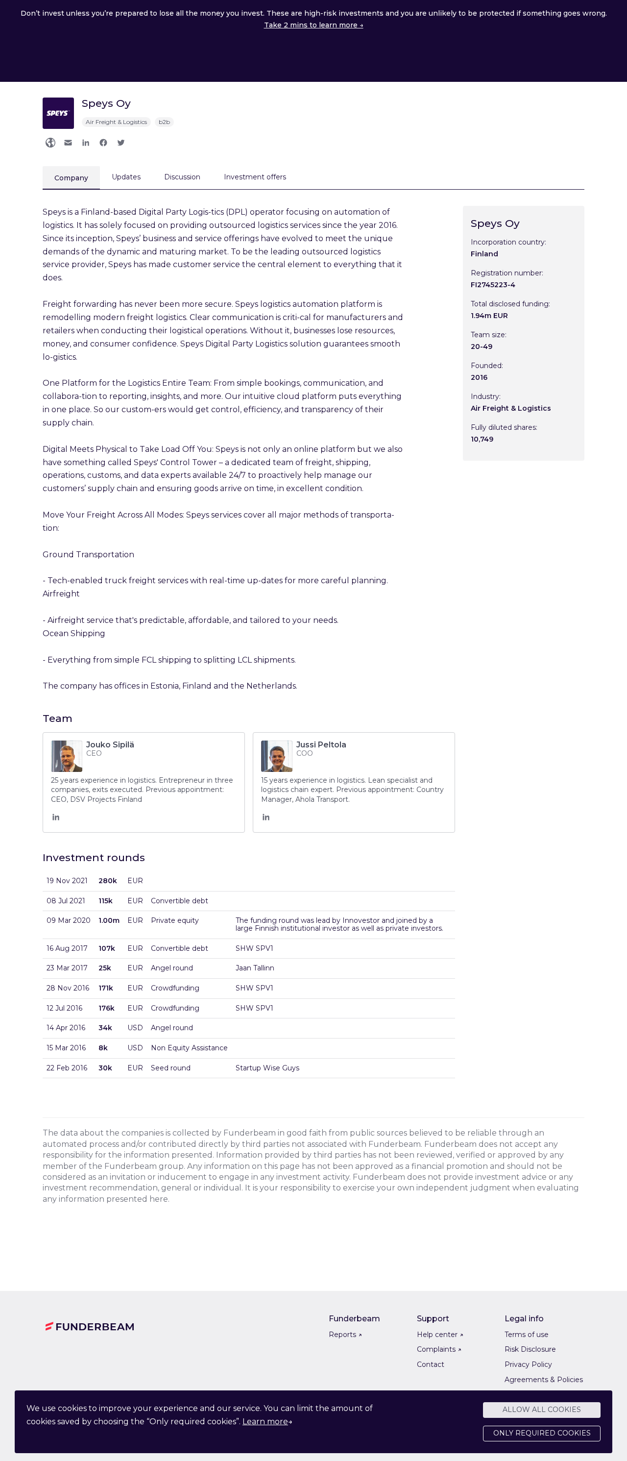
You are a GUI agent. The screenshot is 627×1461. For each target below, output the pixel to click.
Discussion (182, 177)
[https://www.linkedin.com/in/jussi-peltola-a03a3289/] (266, 819)
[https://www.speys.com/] (50, 142)
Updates (126, 177)
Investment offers (255, 177)
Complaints (439, 1349)
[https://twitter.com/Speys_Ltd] (121, 142)
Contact (430, 1364)
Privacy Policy (528, 1364)
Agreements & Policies (544, 1379)
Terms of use (527, 1334)
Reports (345, 1334)
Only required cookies (542, 1433)
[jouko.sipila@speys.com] (68, 142)
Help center (440, 1334)
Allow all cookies (542, 1409)
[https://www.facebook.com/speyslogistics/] (103, 142)
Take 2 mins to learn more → (313, 25)
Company (71, 177)
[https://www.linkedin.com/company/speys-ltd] (86, 142)
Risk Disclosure (530, 1349)
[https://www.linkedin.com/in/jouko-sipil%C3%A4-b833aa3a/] (56, 819)
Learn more (265, 1421)
